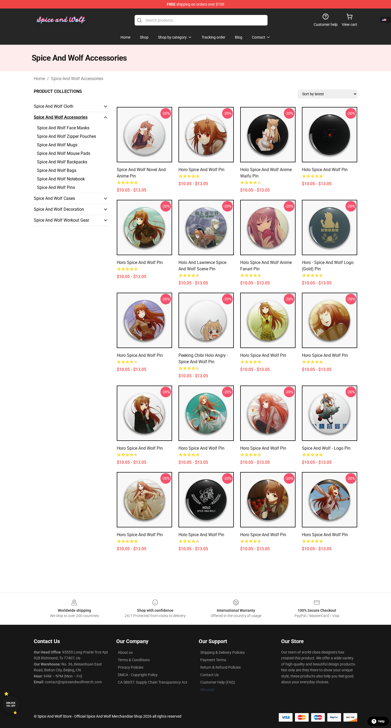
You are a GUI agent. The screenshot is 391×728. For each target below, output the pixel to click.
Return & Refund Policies (220, 667)
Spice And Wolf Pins (56, 187)
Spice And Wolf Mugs (57, 144)
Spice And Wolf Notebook (61, 178)
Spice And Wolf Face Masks (63, 127)
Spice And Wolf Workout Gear (61, 220)
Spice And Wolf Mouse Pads (63, 153)
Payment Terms (213, 660)
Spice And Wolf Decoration (59, 209)
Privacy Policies (130, 667)
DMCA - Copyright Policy (138, 675)
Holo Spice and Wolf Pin (325, 169)
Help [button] (381, 721)
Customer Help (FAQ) (217, 682)
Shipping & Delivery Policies (222, 652)
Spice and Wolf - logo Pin (326, 448)
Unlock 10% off (10, 704)
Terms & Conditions (134, 660)
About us (125, 652)
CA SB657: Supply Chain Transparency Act (152, 682)
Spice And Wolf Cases (54, 198)
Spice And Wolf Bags (56, 170)
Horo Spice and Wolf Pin (201, 169)
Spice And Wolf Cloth (53, 106)
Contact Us (209, 675)
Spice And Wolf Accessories (77, 78)
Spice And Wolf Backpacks (62, 161)
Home (39, 78)
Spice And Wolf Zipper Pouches (66, 136)
